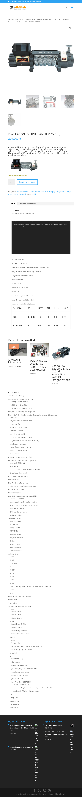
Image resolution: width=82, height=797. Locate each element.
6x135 (12, 577)
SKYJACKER (14, 531)
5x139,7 (12, 593)
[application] (41, 237)
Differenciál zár (13, 480)
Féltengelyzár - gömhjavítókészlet (19, 596)
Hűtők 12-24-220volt (17, 499)
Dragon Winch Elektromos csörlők (21, 421)
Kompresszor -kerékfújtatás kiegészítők (22, 412)
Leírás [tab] (12, 204)
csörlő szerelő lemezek (18, 444)
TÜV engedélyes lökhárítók (19, 402)
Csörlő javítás (14, 454)
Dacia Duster (14, 704)
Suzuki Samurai (16, 627)
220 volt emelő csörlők (17, 434)
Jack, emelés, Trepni (17, 509)
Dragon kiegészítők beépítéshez (21, 437)
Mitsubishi (13, 653)
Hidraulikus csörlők (16, 431)
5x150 (12, 580)
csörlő (33, 194)
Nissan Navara (16, 618)
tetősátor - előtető (16, 515)
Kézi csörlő (13, 417)
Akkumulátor (12, 603)
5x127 (12, 583)
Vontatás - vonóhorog (15, 396)
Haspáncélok (12, 600)
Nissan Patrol (16, 615)
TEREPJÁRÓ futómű (15, 518)
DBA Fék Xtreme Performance (18, 483)
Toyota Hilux (15, 643)
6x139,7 (12, 570)
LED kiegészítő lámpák (17, 463)
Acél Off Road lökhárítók (18, 405)
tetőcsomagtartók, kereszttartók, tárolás (24, 505)
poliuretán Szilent (16, 547)
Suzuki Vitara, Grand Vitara (20, 634)
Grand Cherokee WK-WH (19, 675)
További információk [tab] (28, 204)
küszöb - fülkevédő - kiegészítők (21, 408)
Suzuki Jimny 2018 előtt (19, 630)
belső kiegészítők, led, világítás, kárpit (26, 691)
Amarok (12, 637)
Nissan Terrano (16, 611)
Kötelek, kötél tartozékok (17, 489)
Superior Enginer (15, 544)
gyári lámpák (14, 466)
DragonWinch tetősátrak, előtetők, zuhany (24, 441)
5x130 (12, 590)
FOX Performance (16, 551)
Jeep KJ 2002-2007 (17, 679)
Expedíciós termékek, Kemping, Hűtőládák (22, 496)
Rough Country (15, 528)
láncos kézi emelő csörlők (18, 451)
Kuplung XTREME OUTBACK (18, 476)
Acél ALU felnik (13, 554)
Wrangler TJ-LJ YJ (17, 659)
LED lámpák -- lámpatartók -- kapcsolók (22, 460)
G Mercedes (14, 708)
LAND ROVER (14, 701)
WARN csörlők (15, 424)
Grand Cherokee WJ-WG (19, 665)
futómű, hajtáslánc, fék (21, 684)
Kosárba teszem (27, 182)
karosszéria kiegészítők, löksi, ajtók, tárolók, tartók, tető (32, 688)
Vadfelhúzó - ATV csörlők (18, 427)
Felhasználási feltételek (57, 794)
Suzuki (12, 621)
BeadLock (13, 563)
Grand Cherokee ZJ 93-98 (20, 672)
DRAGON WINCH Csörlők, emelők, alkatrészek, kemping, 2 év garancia (37, 19)
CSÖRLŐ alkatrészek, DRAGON (20, 447)
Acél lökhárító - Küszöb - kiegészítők (20, 399)
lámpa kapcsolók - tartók (18, 473)
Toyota (12, 640)
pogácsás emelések (16, 538)
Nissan (12, 609)
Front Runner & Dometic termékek (20, 457)
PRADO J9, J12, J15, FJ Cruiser (21, 650)
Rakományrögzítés (14, 493)
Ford (11, 694)
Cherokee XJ (15, 662)
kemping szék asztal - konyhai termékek (23, 502)
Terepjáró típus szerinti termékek (19, 606)
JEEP (11, 656)
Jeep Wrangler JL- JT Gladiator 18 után (24, 669)
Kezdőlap (11, 19)
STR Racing (14, 524)
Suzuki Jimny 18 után (18, 624)
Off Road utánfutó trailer (18, 512)
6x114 (12, 573)
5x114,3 (12, 557)
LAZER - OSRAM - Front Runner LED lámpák (25, 470)
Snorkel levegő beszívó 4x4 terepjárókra (22, 486)
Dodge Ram (14, 698)
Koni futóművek (15, 534)
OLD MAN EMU (15, 521)
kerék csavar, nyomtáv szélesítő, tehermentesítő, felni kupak (30, 586)
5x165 (12, 560)
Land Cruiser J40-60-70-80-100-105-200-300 (26, 646)
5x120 (12, 567)
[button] (70, 28)
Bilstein (12, 541)
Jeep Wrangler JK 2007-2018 (21, 682)
